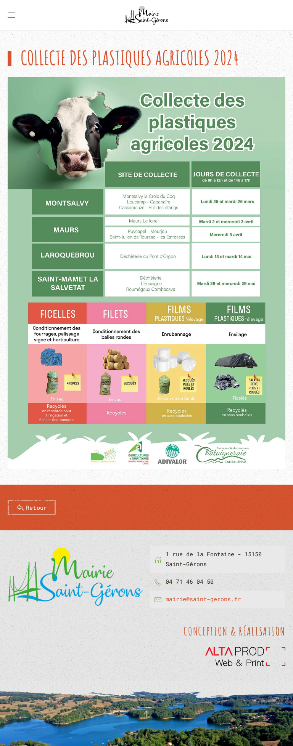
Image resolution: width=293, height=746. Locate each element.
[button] (11, 15)
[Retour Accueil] (146, 15)
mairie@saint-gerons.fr (203, 599)
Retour (36, 507)
